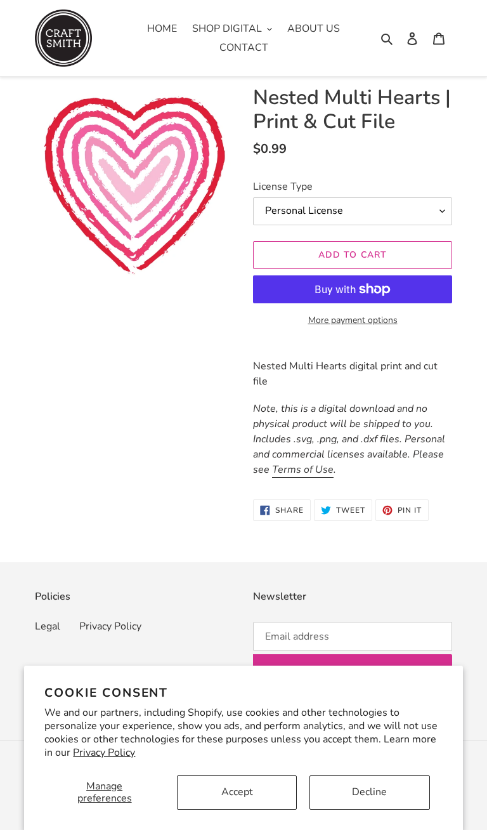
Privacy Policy (104, 753)
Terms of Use (303, 470)
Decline (369, 792)
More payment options (353, 320)
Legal (47, 626)
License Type (283, 187)
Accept (237, 792)
